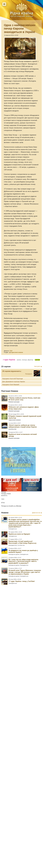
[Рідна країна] (21, 9)
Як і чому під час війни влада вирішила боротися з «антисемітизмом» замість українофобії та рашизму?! (23, 561)
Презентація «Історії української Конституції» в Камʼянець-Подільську (22, 542)
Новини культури (13, 402)
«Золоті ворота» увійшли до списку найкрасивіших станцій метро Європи (22, 426)
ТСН (11, 350)
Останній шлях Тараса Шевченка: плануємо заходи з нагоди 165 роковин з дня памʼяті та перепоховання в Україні (24, 572)
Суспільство (12, 429)
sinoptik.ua (11, 506)
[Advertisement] (21, 708)
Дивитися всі (36, 513)
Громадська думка (13, 554)
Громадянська (12, 528)
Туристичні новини (17, 352)
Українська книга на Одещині (19, 534)
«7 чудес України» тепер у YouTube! (21, 581)
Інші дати (37, 366)
